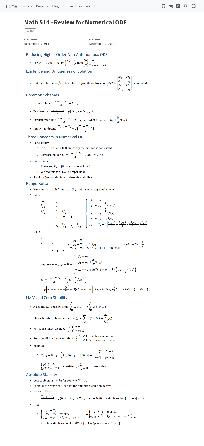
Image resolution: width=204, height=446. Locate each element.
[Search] (194, 6)
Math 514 (30, 30)
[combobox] (194, 6)
